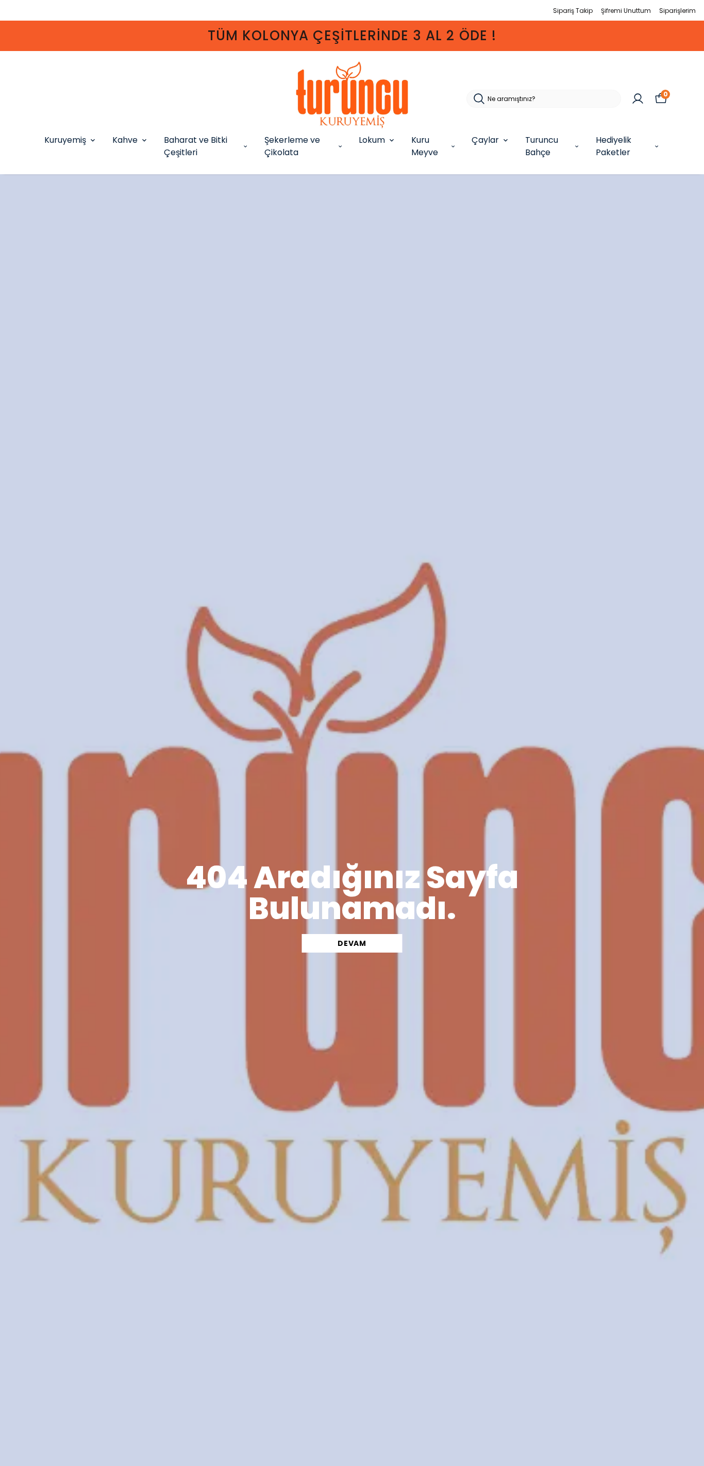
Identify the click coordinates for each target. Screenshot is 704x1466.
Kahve (125, 140)
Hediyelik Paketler (613, 146)
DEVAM (352, 943)
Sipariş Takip (573, 10)
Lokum (372, 140)
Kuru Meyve (424, 146)
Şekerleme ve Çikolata (292, 146)
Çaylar (485, 140)
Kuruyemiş (65, 140)
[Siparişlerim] (637, 98)
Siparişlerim (677, 10)
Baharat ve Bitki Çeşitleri (195, 146)
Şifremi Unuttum (626, 10)
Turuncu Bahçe (541, 146)
